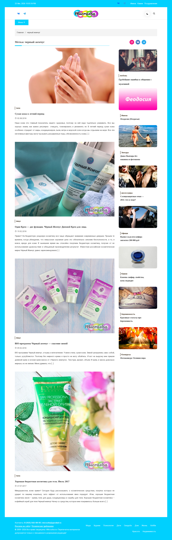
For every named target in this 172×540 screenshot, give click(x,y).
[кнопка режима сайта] (147, 14)
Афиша (124, 233)
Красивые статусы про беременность (130, 319)
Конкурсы (126, 354)
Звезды (125, 152)
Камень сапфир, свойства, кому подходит (132, 279)
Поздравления (150, 3)
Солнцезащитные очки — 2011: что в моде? (132, 198)
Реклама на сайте (22, 526)
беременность (128, 314)
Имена (133, 3)
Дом (137, 525)
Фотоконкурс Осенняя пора (133, 358)
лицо (18, 221)
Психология (108, 525)
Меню (20, 22)
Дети (119, 525)
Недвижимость (149, 531)
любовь (123, 76)
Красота (136, 531)
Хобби (153, 525)
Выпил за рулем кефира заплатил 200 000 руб (131, 238)
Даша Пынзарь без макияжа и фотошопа (130, 157)
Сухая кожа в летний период (29, 114)
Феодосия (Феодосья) (130, 119)
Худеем (97, 525)
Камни (140, 3)
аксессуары (127, 193)
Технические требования (43, 526)
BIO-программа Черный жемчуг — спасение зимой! (41, 343)
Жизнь (144, 525)
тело (18, 108)
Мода (88, 525)
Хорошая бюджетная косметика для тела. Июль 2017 (42, 481)
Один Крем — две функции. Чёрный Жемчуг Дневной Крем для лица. (51, 227)
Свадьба (128, 525)
